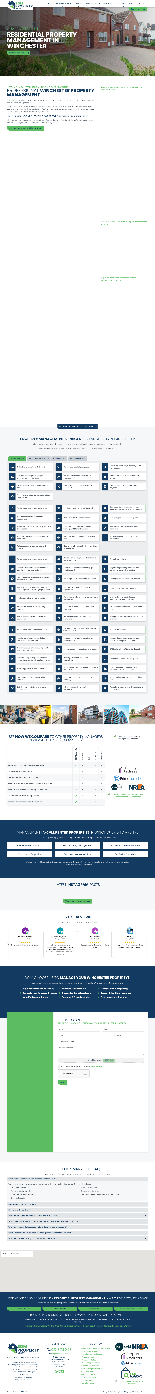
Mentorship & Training (91, 1363)
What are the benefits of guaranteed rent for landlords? (32, 1238)
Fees (123, 4)
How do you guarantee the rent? (22, 1204)
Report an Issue (88, 1374)
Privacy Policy (96, 1066)
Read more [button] (25, 955)
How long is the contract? (19, 1210)
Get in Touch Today (18, 53)
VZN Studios (24, 1392)
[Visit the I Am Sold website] (123, 1347)
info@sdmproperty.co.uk (60, 1354)
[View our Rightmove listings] (131, 1383)
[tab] (17, 458)
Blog (131, 4)
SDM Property (12, 100)
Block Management (90, 1351)
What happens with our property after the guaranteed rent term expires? (39, 1233)
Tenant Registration (90, 1366)
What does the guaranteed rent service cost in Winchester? (33, 1215)
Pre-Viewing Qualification (92, 1369)
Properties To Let (89, 1360)
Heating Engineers (103, 4)
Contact (141, 4)
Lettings (88, 4)
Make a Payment (89, 1377)
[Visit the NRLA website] (140, 1347)
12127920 (29, 1380)
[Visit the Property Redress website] (131, 1356)
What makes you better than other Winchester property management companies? (44, 1221)
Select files (108, 1060)
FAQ (116, 4)
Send (62, 1082)
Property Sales (95, 1309)
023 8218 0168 (139, 9)
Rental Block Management (131, 1309)
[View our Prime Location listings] (131, 1364)
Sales (78, 4)
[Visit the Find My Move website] (131, 1373)
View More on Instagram (78, 901)
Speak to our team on (25, 128)
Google (95, 922)
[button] (1, 41)
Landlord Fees (88, 1371)
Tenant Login (87, 1380)
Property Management (62, 4)
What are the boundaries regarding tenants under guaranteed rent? (37, 1227)
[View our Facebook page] (62, 1371)
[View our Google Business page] (56, 1371)
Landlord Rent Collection (92, 1354)
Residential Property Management (96, 1348)
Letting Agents (59, 1309)
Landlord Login (88, 1383)
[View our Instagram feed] (59, 1371)
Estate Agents (24, 1309)
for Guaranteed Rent (76, 426)
